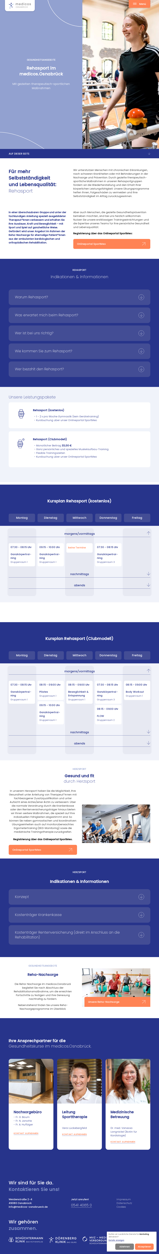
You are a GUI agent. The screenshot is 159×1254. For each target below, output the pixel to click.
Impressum (124, 1199)
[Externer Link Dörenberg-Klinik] (62, 1240)
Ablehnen (124, 1246)
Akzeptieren (144, 1246)
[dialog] (132, 1242)
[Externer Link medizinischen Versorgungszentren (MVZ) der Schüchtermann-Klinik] (103, 1240)
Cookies (121, 1207)
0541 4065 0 (81, 1205)
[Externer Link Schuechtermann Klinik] (26, 1239)
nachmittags (79, 574)
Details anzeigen (116, 1240)
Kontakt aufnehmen (26, 1133)
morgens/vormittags (79, 534)
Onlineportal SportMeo (91, 244)
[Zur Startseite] (20, 5)
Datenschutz (124, 1203)
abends (79, 585)
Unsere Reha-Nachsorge (103, 1002)
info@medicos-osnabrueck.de (28, 1207)
